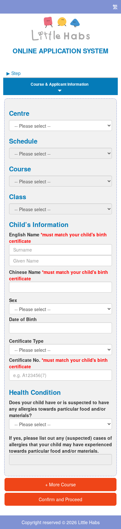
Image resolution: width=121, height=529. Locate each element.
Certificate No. (58, 363)
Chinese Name (58, 275)
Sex (13, 300)
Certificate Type (26, 341)
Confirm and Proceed (60, 499)
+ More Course (60, 484)
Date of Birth (23, 319)
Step (13, 73)
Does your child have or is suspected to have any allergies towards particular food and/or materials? (59, 408)
